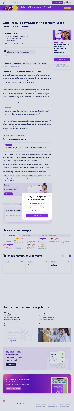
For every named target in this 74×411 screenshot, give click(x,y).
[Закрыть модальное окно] (49, 195)
